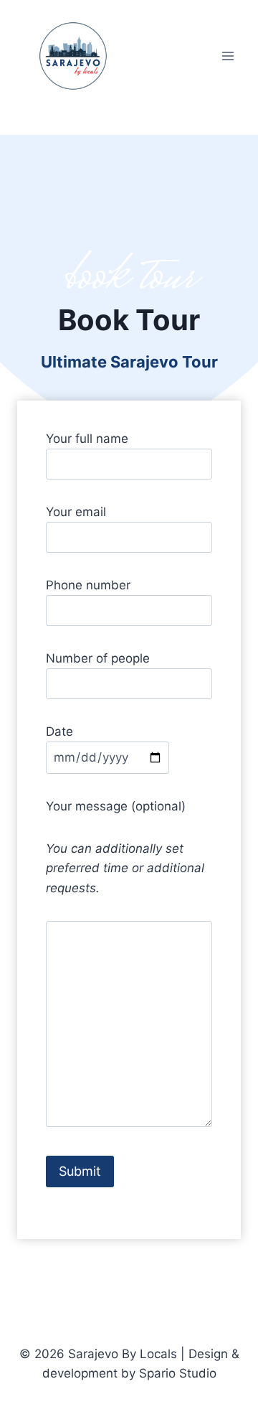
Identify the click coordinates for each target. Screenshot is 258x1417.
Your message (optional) (116, 806)
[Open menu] (227, 56)
